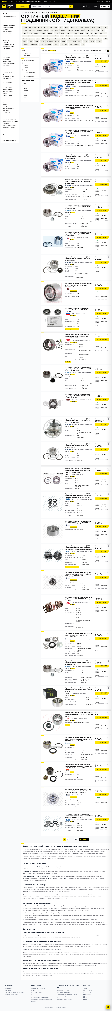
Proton (78, 39)
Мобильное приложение (38, 988)
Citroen (46, 30)
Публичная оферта (36, 992)
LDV (96, 33)
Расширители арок (8, 89)
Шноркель (5, 117)
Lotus (56, 36)
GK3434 (72, 501)
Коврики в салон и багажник (8, 28)
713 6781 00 (73, 342)
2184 (76, 839)
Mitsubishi (102, 36)
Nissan (32, 39)
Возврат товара (36, 990)
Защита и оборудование (9, 140)
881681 (72, 426)
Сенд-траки (6, 123)
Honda (36, 33)
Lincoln (51, 36)
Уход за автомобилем (9, 70)
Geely (25, 33)
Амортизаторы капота (8, 46)
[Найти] (71, 6)
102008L (72, 641)
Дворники (5, 42)
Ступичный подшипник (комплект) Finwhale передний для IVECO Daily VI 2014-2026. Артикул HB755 (79, 156)
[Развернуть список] (30, 100)
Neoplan (25, 39)
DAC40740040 (73, 291)
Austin (66, 27)
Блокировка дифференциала (10, 121)
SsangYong (50, 41)
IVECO (56, 33)
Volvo (41, 44)
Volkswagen (34, 44)
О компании (100, 1)
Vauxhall (26, 44)
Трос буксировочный (8, 108)
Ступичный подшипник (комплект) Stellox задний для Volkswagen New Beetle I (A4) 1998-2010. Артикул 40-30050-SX (78, 791)
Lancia (25, 36)
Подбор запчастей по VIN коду (33, 1)
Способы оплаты (19, 1)
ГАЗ (66, 44)
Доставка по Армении (63, 992)
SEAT (105, 39)
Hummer (43, 33)
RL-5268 (72, 745)
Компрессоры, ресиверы (9, 127)
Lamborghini (103, 33)
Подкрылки (6, 59)
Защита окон (6, 110)
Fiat (98, 30)
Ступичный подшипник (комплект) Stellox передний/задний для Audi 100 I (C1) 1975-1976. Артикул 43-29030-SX (78, 574)
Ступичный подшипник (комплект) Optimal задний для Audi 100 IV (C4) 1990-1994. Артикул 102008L (78, 635)
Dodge (77, 30)
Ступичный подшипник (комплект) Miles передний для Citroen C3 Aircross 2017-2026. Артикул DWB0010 (78, 470)
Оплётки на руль (7, 57)
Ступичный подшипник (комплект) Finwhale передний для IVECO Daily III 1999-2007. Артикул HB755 (79, 131)
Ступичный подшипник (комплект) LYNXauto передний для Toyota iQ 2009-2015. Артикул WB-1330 (79, 714)
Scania (30, 41)
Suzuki (63, 41)
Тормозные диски (7, 31)
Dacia (56, 30)
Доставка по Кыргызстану (64, 999)
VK (54, 1)
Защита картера (7, 23)
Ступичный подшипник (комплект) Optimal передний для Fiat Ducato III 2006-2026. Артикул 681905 (78, 258)
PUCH (43, 39)
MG (67, 36)
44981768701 (73, 401)
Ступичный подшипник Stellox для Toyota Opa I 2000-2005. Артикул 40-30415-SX (78, 522)
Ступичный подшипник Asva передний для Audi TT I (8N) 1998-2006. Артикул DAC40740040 (78, 285)
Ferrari (93, 30)
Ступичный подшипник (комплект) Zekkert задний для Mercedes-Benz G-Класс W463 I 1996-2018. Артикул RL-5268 (79, 739)
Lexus (39, 36)
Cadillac (105, 27)
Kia (91, 33)
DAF (52, 30)
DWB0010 (72, 476)
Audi (61, 27)
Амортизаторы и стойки (9, 38)
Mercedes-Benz (92, 36)
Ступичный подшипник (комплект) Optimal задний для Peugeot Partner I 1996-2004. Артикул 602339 (78, 181)
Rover (99, 39)
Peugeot (49, 39)
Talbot (74, 41)
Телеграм (88, 994)
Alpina (40, 27)
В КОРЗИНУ (103, 61)
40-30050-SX (73, 796)
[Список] (108, 51)
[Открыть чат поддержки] (108, 1007)
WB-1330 (72, 720)
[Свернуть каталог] (17, 14)
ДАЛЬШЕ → (84, 839)
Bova (93, 27)
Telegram (45, 1)
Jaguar (81, 33)
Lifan (45, 36)
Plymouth (57, 39)
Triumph (99, 41)
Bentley (87, 27)
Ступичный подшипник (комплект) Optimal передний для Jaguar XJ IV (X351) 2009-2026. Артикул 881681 (78, 420)
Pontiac (64, 39)
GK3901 (72, 821)
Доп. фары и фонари (8, 114)
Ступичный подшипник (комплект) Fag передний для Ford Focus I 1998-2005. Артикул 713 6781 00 (77, 336)
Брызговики (6, 40)
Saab (24, 41)
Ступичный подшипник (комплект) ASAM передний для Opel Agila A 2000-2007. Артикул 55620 (78, 233)
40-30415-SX (73, 527)
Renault (84, 39)
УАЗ (83, 44)
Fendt (87, 30)
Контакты (107, 1)
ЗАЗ (71, 44)
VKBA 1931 (73, 315)
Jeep (87, 33)
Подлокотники (6, 48)
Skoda (36, 41)
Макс (51, 1)
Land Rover (33, 36)
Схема (68, 724)
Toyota (85, 41)
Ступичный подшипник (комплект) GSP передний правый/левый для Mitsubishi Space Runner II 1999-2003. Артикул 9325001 (79, 547)
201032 (72, 451)
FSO (82, 30)
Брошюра (68, 361)
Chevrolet (32, 30)
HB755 (71, 63)
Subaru (57, 41)
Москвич (76, 44)
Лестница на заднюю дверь (10, 132)
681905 (72, 264)
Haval (30, 33)
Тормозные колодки (8, 33)
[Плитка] (106, 51)
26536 (71, 772)
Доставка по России (63, 990)
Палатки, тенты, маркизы (9, 119)
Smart (42, 41)
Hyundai (50, 33)
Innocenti (69, 33)
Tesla (79, 41)
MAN (62, 36)
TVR (69, 41)
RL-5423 (72, 374)
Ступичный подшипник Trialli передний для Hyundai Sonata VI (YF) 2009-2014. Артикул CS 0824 (78, 689)
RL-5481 (72, 212)
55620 (71, 239)
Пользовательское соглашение (40, 995)
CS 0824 (72, 695)
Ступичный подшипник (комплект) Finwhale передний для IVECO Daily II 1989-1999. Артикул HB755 (79, 107)
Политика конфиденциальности (40, 997)
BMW (81, 27)
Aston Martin (53, 27)
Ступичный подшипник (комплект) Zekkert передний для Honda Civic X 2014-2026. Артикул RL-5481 (78, 206)
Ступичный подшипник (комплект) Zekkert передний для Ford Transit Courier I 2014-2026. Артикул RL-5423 (78, 368)
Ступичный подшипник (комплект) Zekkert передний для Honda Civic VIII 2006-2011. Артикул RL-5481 (78, 662)
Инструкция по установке (72, 329)
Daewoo (63, 30)
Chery (25, 30)
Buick (98, 27)
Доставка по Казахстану (64, 997)
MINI (71, 36)
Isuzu (75, 33)
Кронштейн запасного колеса (8, 92)
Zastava (56, 44)
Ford (103, 30)
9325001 (72, 553)
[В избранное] (108, 56)
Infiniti (62, 33)
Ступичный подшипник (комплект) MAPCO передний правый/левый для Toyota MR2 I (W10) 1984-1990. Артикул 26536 (78, 766)
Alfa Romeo (32, 27)
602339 (72, 187)
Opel (38, 39)
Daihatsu (70, 30)
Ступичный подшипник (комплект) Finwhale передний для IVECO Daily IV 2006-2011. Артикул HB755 (79, 82)
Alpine (46, 27)
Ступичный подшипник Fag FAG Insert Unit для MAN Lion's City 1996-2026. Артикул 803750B (78, 598)
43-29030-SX (73, 580)
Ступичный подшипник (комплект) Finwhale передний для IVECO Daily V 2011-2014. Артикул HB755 (79, 57)
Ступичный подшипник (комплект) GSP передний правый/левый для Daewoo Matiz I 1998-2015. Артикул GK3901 (79, 815)
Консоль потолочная (8, 129)
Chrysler (39, 30)
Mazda (84, 36)
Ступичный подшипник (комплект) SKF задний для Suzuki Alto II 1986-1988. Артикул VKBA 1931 (79, 309)
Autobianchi (74, 27)
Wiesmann (48, 44)
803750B (72, 604)
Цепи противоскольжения (9, 125)
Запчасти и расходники (9, 16)
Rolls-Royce (92, 39)
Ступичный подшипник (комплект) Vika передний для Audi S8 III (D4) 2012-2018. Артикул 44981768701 (77, 395)
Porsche (71, 39)
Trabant (92, 41)
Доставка (11, 1)
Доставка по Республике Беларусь (67, 994)
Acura (25, 27)
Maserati (77, 36)
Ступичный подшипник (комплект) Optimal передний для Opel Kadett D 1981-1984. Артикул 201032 (78, 445)
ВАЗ (62, 44)
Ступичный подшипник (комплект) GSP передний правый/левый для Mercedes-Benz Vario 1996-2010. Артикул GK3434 (78, 495)
